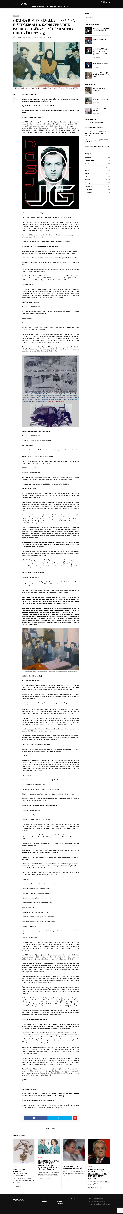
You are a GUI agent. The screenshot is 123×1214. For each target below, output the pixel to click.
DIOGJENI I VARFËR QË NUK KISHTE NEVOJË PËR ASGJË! (101, 74)
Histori (87, 167)
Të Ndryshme (88, 189)
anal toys (87, 127)
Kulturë (87, 173)
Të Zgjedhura (88, 192)
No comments (49, 37)
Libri (86, 176)
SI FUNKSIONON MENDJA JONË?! (101, 64)
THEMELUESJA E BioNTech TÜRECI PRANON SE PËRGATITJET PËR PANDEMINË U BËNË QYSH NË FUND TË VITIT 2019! (48, 1165)
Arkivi (43, 1199)
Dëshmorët (88, 157)
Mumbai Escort (89, 146)
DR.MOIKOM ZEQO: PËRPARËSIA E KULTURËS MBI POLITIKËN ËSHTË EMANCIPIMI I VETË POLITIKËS (98, 1173)
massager (87, 122)
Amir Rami (97, 1209)
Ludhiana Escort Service (91, 132)
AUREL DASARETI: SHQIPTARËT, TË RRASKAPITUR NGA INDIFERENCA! (20, 1172)
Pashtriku (22, 4)
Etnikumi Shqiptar (89, 160)
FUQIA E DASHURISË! (99, 39)
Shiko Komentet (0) (50, 1128)
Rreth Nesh (60, 1199)
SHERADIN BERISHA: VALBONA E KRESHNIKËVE (74, 1167)
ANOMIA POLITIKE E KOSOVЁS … (99, 89)
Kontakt (73, 1199)
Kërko (108, 17)
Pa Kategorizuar (89, 183)
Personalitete (88, 186)
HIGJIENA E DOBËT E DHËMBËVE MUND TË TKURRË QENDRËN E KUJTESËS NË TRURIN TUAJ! (100, 51)
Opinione (16, 15)
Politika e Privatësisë (60, 1202)
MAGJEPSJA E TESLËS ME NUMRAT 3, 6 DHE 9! (101, 29)
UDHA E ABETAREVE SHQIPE (99, 109)
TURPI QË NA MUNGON (100, 99)
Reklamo (44, 1201)
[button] (14, 4)
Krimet (87, 170)
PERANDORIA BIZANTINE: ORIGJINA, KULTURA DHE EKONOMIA (96, 133)
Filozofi (87, 163)
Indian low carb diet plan (91, 140)
